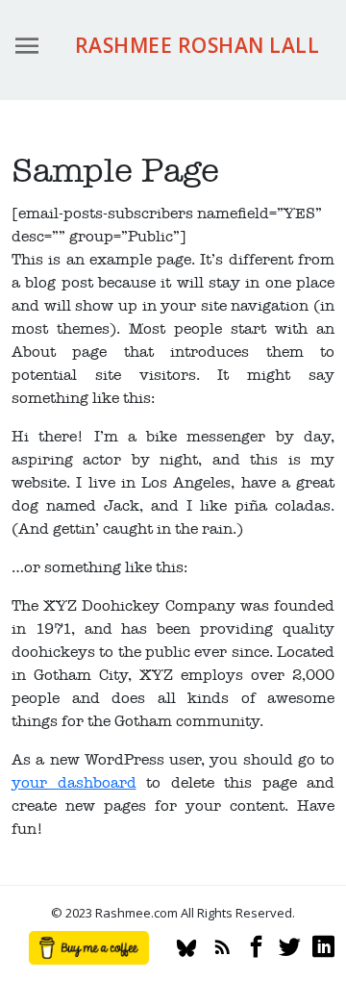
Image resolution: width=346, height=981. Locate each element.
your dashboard (74, 783)
